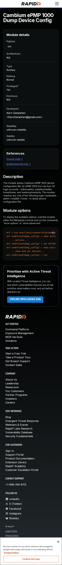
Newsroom (12, 387)
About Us (11, 379)
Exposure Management (19, 333)
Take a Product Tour (18, 357)
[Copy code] (53, 233)
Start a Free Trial (15, 353)
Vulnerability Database (18, 432)
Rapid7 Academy (15, 466)
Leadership (12, 383)
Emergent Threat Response (22, 421)
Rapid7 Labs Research (18, 428)
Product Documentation (19, 458)
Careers (10, 402)
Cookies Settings (31, 559)
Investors (11, 398)
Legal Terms (11, 531)
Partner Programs (16, 394)
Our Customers (14, 391)
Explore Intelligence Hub (25, 299)
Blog (8, 417)
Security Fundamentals (19, 436)
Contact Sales (13, 365)
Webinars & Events (16, 424)
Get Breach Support (17, 361)
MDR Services (14, 337)
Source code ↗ (15, 159)
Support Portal (14, 454)
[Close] (58, 541)
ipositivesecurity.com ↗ (19, 164)
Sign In (9, 450)
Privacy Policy (11, 535)
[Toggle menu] (57, 4)
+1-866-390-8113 (15, 484)
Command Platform (17, 329)
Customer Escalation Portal (21, 469)
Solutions (11, 340)
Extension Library (16, 462)
